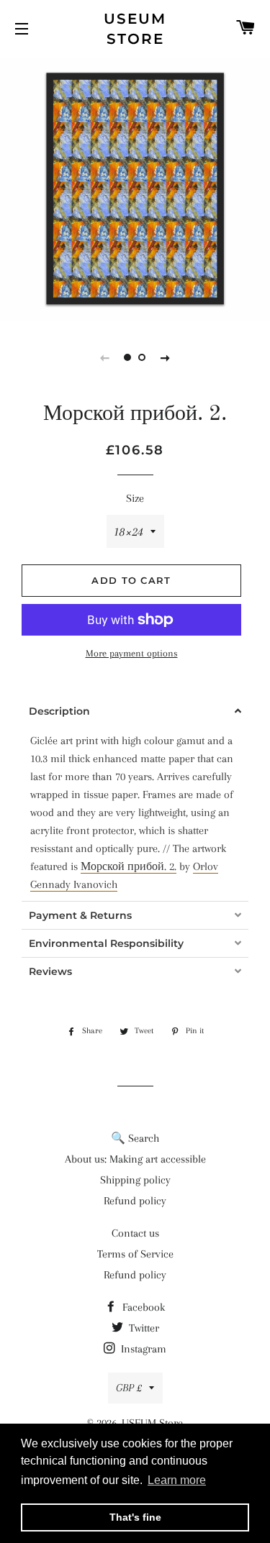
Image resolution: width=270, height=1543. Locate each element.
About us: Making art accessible (135, 1159)
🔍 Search (135, 1138)
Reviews (50, 971)
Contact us (135, 1233)
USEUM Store (135, 28)
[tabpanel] (135, 189)
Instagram (142, 1348)
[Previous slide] (105, 357)
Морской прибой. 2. (128, 866)
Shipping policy (135, 1179)
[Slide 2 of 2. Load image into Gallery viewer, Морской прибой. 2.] (142, 357)
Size (135, 498)
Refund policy (135, 1200)
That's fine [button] (135, 1517)
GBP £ (129, 1387)
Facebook (142, 1307)
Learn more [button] (177, 1480)
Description (59, 711)
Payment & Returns (80, 915)
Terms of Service (135, 1253)
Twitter (142, 1328)
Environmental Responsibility (106, 943)
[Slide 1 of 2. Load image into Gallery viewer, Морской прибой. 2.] (128, 357)
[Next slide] (165, 357)
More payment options (132, 653)
